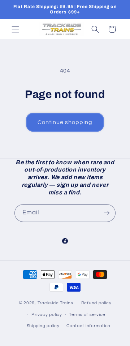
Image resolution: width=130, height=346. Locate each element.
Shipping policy (43, 326)
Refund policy (96, 303)
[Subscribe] (107, 213)
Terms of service (87, 315)
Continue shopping (65, 122)
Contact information (88, 326)
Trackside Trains (55, 303)
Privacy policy (46, 315)
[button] (15, 29)
